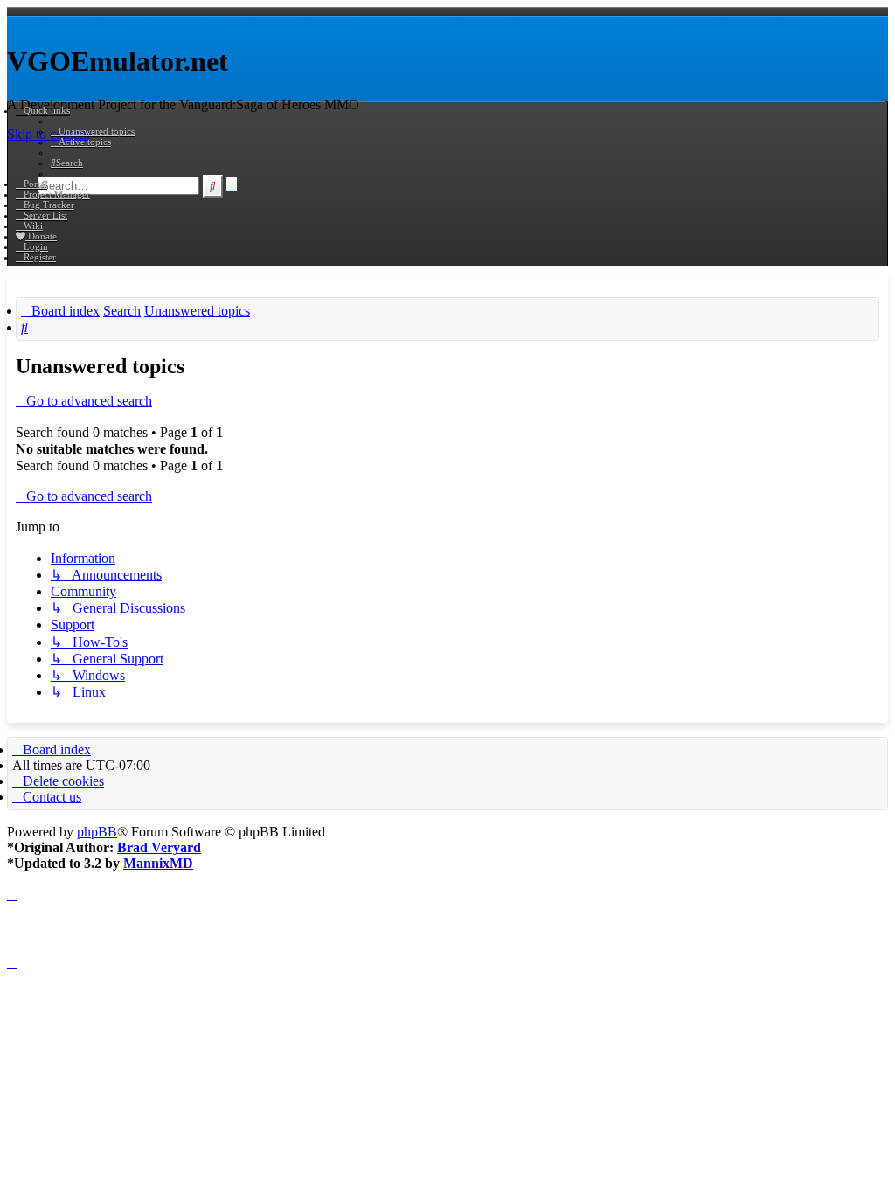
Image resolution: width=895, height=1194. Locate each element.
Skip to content (48, 134)
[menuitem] (93, 131)
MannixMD (158, 863)
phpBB (97, 831)
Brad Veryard (159, 847)
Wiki (33, 225)
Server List (45, 215)
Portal (35, 183)
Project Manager (57, 194)
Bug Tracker (49, 204)
